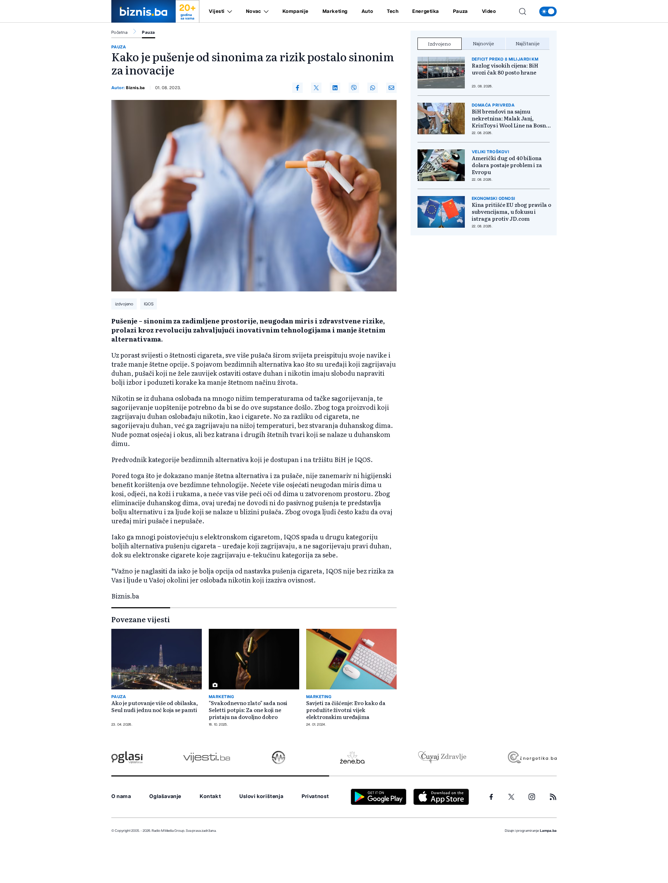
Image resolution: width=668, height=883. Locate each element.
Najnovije (483, 43)
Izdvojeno (439, 43)
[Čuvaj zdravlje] (442, 757)
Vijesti (217, 11)
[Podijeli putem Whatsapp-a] (372, 88)
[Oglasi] (127, 757)
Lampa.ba (548, 831)
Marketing (335, 11)
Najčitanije (528, 43)
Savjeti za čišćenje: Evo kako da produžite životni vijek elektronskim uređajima (345, 710)
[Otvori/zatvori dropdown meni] (228, 11)
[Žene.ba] (352, 757)
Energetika (425, 11)
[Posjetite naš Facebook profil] (491, 797)
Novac (253, 11)
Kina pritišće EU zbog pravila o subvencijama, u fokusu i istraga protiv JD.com (511, 211)
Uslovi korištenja (261, 796)
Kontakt (210, 796)
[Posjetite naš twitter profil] (511, 797)
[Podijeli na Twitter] (316, 88)
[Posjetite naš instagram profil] (531, 796)
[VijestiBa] (206, 757)
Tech (392, 11)
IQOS (148, 304)
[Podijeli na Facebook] (297, 88)
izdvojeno (124, 304)
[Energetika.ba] (532, 757)
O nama (121, 796)
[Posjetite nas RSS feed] (553, 796)
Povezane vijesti (140, 619)
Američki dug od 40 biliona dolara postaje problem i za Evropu (507, 165)
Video (489, 11)
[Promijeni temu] (548, 11)
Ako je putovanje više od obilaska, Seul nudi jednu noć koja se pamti (154, 706)
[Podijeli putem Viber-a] (354, 88)
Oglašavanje (165, 796)
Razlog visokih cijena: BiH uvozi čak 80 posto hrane (505, 69)
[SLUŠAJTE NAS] (278, 757)
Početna (119, 32)
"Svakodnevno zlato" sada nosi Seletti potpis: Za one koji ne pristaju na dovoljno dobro (248, 710)
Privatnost (315, 796)
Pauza (460, 11)
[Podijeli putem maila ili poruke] (391, 88)
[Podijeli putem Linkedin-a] (335, 88)
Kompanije (296, 11)
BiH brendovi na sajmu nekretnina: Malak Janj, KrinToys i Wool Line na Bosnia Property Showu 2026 (511, 118)
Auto (367, 11)
